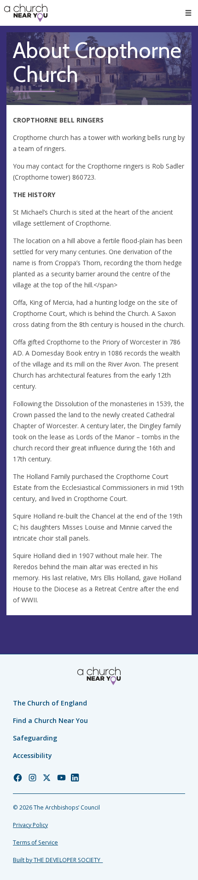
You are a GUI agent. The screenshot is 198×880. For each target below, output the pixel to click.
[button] (188, 13)
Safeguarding (35, 738)
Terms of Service (35, 842)
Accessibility (32, 755)
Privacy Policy (30, 825)
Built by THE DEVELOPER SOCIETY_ (58, 860)
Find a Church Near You (50, 720)
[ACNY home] (26, 13)
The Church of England (50, 703)
